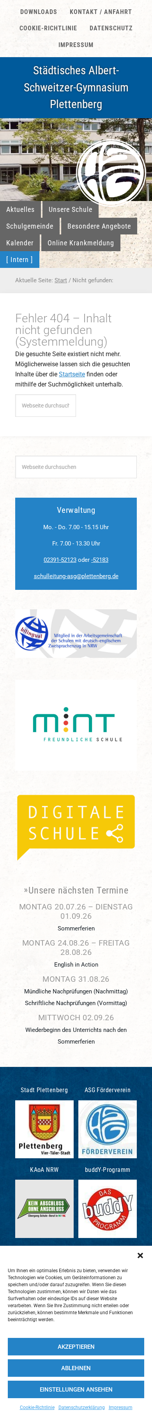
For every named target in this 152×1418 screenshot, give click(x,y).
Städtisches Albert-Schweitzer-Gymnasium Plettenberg (76, 87)
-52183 (99, 559)
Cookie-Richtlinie (37, 1407)
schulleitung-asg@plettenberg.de (76, 576)
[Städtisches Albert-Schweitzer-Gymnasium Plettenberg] (111, 162)
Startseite (72, 374)
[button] (140, 1255)
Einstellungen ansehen (76, 1389)
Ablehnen (76, 1368)
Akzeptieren (76, 1346)
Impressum (121, 1407)
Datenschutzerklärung (81, 1407)
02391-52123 (60, 559)
